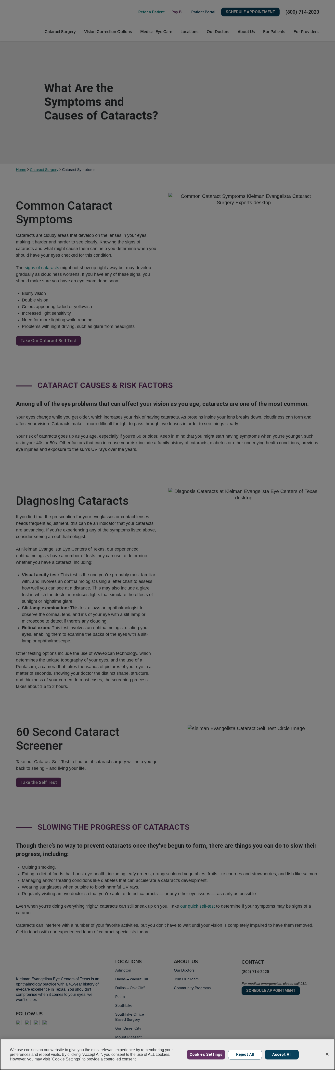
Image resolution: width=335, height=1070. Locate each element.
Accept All (282, 1054)
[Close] (327, 1054)
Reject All (245, 1054)
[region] (167, 1054)
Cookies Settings (206, 1054)
